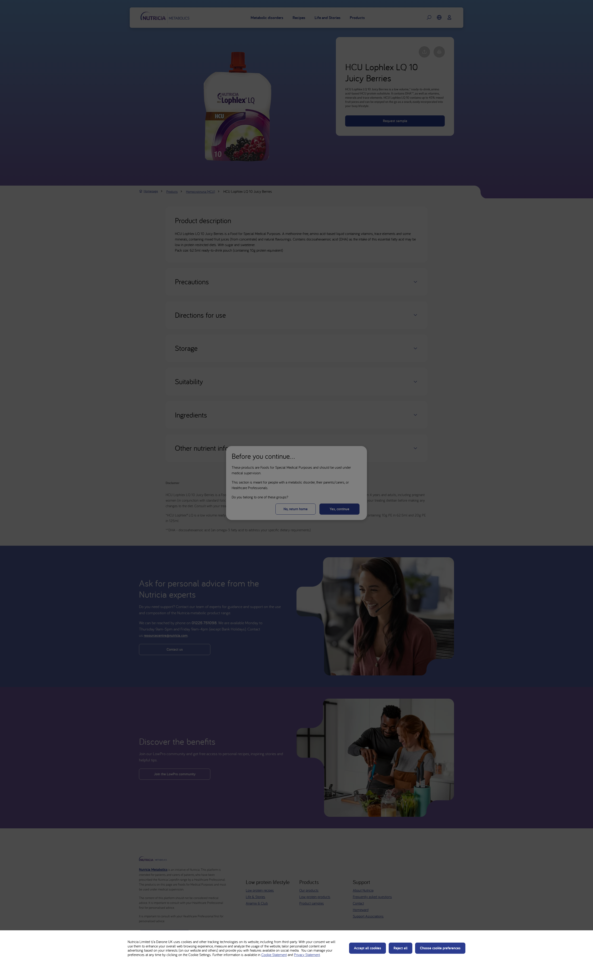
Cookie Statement (274, 954)
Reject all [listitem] (400, 948)
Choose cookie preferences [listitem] (440, 948)
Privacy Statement (307, 954)
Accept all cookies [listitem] (367, 948)
